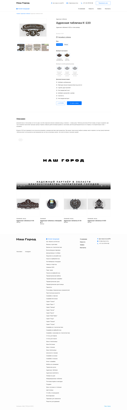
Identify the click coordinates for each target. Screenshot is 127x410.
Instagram (28, 251)
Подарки (48, 384)
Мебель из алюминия (52, 364)
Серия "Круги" (50, 313)
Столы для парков (51, 336)
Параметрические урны (53, 281)
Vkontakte (19, 251)
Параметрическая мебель (53, 276)
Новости (91, 8)
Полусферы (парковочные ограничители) (58, 290)
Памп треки (49, 270)
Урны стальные (50, 347)
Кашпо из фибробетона (53, 258)
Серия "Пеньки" (50, 321)
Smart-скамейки (50, 361)
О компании (81, 8)
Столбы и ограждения (52, 393)
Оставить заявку (74, 103)
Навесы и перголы (51, 264)
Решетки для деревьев (52, 401)
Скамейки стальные (51, 358)
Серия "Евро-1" (50, 304)
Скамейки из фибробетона (53, 330)
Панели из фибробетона (53, 273)
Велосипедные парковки (53, 250)
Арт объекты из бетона (52, 241)
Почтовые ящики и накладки (54, 381)
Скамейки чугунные (51, 355)
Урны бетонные (50, 344)
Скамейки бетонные (52, 298)
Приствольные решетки (53, 293)
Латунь (66, 44)
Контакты (108, 8)
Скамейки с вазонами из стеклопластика (58, 333)
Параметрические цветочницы (55, 284)
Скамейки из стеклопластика (54, 327)
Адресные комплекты (52, 373)
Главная (18, 13)
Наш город (107, 406)
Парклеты (49, 287)
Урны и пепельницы (51, 341)
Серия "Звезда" (50, 307)
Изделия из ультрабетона (53, 256)
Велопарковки (50, 395)
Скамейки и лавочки (52, 296)
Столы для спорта (51, 338)
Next (48, 47)
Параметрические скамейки (54, 278)
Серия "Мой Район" (51, 316)
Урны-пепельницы (51, 350)
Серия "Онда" (50, 318)
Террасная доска (51, 367)
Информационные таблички (54, 378)
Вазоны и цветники (51, 244)
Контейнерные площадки (53, 261)
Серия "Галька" (50, 301)
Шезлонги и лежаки (52, 353)
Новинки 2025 (50, 267)
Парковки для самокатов (53, 398)
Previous (17, 47)
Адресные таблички (25, 13)
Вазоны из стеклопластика (54, 247)
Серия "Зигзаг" (50, 310)
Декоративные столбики (53, 253)
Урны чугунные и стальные (53, 387)
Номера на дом (50, 375)
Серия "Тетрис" (50, 324)
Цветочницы (49, 390)
